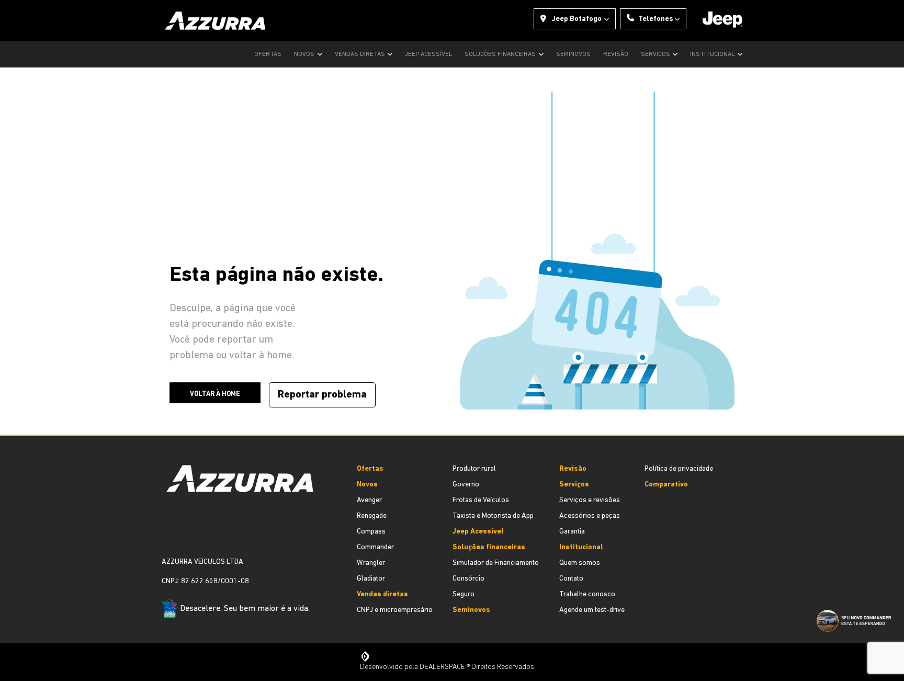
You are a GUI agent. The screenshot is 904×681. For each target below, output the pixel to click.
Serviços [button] (656, 54)
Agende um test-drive (592, 610)
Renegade (372, 516)
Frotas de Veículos (481, 500)
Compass (371, 532)
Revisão (615, 54)
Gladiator (371, 579)
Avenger (369, 500)
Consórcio (468, 579)
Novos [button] (305, 54)
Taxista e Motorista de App (493, 516)
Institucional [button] (713, 54)
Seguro (463, 594)
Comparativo (666, 485)
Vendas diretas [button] (361, 54)
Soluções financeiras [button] (501, 54)
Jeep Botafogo (576, 19)
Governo (466, 485)
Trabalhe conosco (587, 594)
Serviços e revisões (589, 500)
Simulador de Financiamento (496, 563)
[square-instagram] (174, 533)
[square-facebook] (166, 533)
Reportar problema (322, 395)
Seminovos (573, 54)
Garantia (572, 532)
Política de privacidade (679, 469)
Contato (571, 579)
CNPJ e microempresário (395, 610)
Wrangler (371, 563)
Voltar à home (215, 394)
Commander (375, 547)
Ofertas (267, 54)
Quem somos (579, 563)
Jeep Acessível (428, 54)
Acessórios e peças (589, 516)
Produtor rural (474, 469)
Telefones (655, 19)
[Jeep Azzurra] (215, 20)
